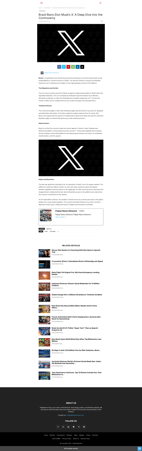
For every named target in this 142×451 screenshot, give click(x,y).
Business (69, 435)
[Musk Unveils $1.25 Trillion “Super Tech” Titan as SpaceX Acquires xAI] (44, 331)
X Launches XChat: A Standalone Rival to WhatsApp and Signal (77, 261)
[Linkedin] (78, 67)
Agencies (48, 228)
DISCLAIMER (56, 438)
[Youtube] (84, 427)
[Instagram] (63, 427)
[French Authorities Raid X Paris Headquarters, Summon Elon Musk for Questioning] (44, 320)
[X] (64, 67)
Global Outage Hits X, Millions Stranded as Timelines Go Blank (77, 295)
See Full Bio (60, 217)
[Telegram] (74, 427)
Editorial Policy (85, 438)
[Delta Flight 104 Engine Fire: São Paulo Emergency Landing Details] (44, 275)
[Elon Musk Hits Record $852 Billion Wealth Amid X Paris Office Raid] (44, 309)
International (47, 8)
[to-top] (140, 448)
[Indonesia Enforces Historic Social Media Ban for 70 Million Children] (44, 287)
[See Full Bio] (66, 217)
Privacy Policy (66, 438)
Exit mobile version (71, 448)
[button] (41, 3)
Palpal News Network (51, 73)
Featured (95, 435)
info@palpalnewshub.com (75, 415)
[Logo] (71, 397)
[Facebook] (59, 67)
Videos (88, 435)
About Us (76, 438)
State (75, 435)
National (52, 435)
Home (40, 8)
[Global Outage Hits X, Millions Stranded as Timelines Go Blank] (44, 298)
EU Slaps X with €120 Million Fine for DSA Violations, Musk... (76, 350)
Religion (81, 435)
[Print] (82, 67)
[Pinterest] (68, 67)
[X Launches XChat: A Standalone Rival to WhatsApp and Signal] (44, 264)
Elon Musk (52, 231)
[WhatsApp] (73, 67)
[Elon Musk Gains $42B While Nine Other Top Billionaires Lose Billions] (44, 342)
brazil (46, 231)
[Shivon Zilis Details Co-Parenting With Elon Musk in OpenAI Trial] (44, 253)
